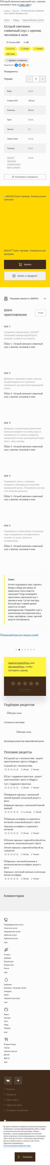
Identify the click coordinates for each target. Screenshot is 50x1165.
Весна (6, 968)
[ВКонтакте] (16, 65)
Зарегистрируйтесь (19, 663)
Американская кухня (12, 932)
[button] (16, 649)
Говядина (7, 991)
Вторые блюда (10, 1044)
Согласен (27, 1157)
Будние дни (8, 961)
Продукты (11, 1094)
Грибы (6, 995)
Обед (16, 20)
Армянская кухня (11, 938)
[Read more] (14, 717)
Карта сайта (12, 1100)
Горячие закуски (10, 1051)
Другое (7, 1058)
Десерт (7, 1055)
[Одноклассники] (23, 65)
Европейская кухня (33, 20)
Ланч (7, 20)
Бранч (6, 1014)
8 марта (7, 955)
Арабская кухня (10, 935)
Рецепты (10, 1089)
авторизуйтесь (16, 666)
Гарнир (6, 1048)
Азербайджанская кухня (13, 925)
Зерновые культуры (12, 998)
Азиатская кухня (10, 928)
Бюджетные (9, 965)
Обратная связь (14, 1105)
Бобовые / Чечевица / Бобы (15, 988)
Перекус (7, 1028)
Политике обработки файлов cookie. (17, 1146)
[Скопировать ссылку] (27, 65)
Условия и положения (17, 1110)
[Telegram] (20, 65)
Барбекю (7, 958)
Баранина (8, 985)
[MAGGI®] (25, 8)
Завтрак (7, 1018)
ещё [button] (5, 942)
